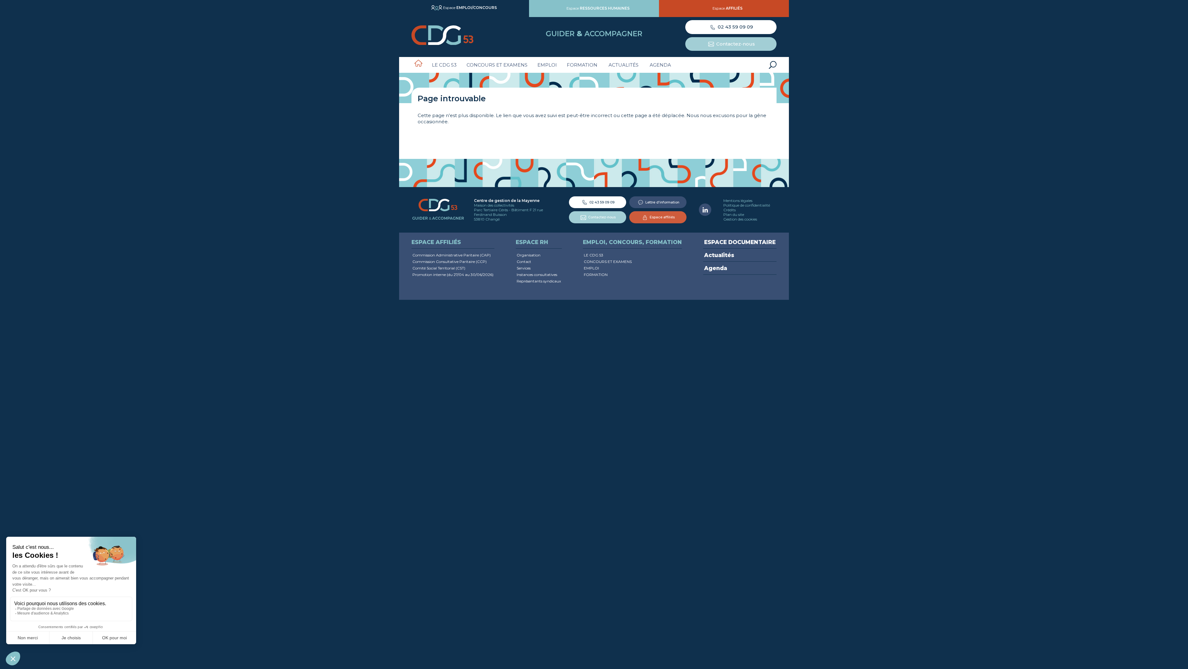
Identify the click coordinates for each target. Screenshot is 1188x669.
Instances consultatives (537, 274)
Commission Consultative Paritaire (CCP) (449, 261)
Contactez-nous (735, 44)
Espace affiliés (662, 217)
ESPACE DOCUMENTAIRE (740, 242)
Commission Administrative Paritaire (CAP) (451, 255)
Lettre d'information (661, 202)
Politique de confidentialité (746, 205)
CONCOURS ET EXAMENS (497, 65)
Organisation (528, 255)
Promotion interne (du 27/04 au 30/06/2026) (452, 274)
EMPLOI (547, 65)
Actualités (624, 65)
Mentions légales (737, 200)
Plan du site (733, 214)
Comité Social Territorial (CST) (438, 268)
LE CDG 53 (444, 65)
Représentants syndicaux (539, 281)
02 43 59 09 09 (735, 27)
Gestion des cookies (740, 219)
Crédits (729, 210)
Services (524, 268)
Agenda (660, 65)
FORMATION (582, 65)
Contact (524, 261)
